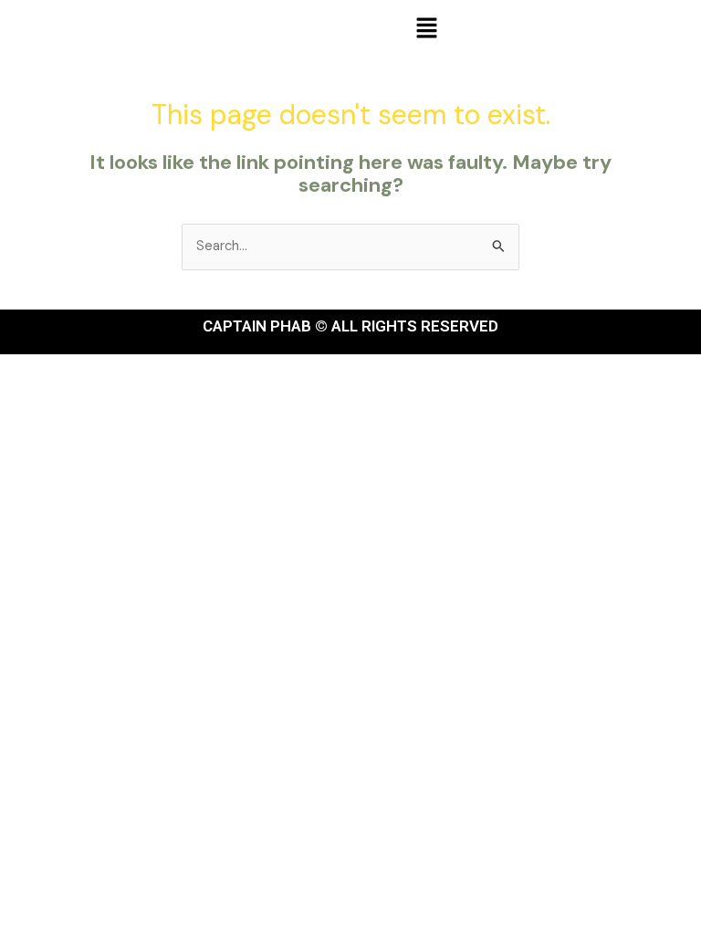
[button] (426, 29)
